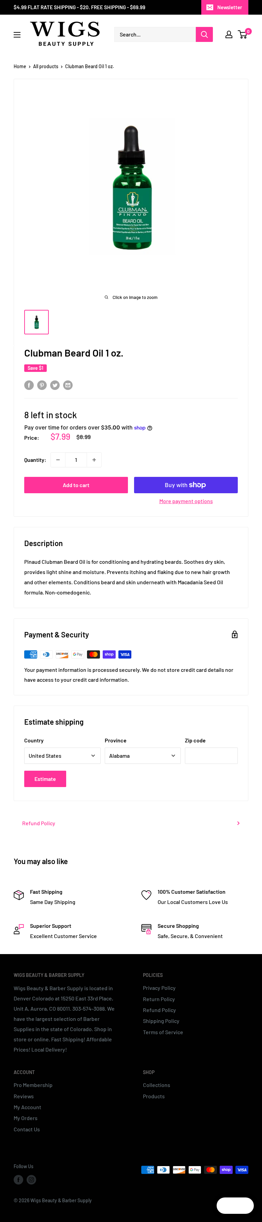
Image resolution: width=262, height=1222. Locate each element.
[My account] (228, 34)
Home (20, 66)
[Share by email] (68, 384)
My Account (27, 1107)
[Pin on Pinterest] (42, 384)
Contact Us (27, 1129)
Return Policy (159, 999)
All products (45, 66)
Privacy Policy (159, 987)
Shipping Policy (161, 1020)
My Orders (26, 1118)
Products (154, 1096)
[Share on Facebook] (29, 384)
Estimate (45, 778)
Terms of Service (163, 1032)
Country (34, 740)
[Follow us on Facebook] (18, 1180)
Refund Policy (38, 823)
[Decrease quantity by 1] (58, 460)
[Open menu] (17, 34)
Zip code (195, 740)
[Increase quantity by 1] (94, 460)
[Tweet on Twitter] (55, 384)
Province (116, 740)
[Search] (204, 34)
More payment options (186, 501)
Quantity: (35, 459)
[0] (242, 34)
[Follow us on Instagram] (31, 1180)
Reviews (24, 1096)
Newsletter (229, 7)
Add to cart (76, 485)
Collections (156, 1085)
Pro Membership (33, 1085)
